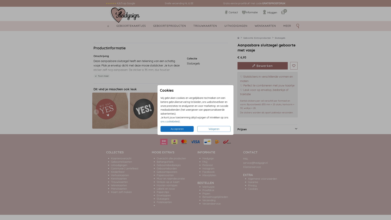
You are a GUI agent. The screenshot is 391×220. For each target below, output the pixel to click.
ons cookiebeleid (170, 121)
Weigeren (214, 128)
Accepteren (177, 128)
